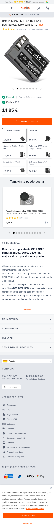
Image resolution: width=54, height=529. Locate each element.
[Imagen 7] (36, 88)
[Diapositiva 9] (35, 233)
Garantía (10, 443)
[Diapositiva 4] (21, 233)
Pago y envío (12, 414)
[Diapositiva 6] (27, 233)
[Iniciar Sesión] (39, 8)
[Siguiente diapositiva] (44, 233)
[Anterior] (13, 88)
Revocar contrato (11, 387)
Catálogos (11, 424)
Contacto (10, 429)
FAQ (8, 410)
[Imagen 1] (17, 88)
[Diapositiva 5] (24, 233)
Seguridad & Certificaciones (18, 447)
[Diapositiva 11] (40, 233)
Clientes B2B (12, 419)
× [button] (51, 488)
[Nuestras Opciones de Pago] (8, 476)
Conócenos (11, 405)
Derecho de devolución (16, 438)
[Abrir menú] (5, 8)
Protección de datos (15, 452)
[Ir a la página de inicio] (25, 7)
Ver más (27, 310)
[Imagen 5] (30, 88)
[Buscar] (12, 8)
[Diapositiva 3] (19, 233)
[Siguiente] (41, 88)
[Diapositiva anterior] (10, 233)
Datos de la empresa (15, 457)
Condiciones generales (16, 433)
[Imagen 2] (20, 88)
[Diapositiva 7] (29, 233)
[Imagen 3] (23, 88)
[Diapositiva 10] (37, 233)
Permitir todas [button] (28, 516)
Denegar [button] (28, 524)
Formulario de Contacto (35, 379)
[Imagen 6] (33, 88)
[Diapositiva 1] (14, 233)
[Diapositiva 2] (16, 233)
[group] (8, 29)
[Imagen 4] (27, 88)
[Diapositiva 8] (32, 233)
